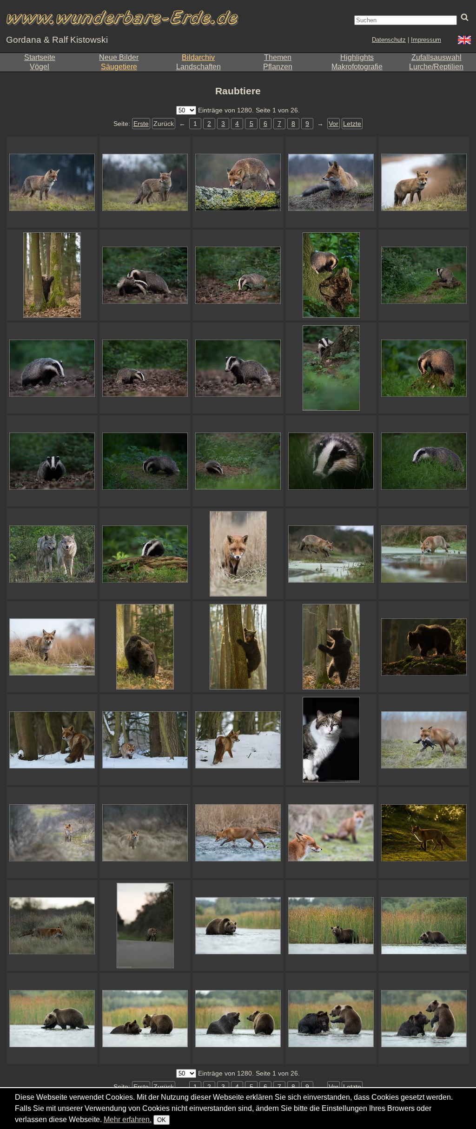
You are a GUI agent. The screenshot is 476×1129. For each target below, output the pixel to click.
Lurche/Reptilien (436, 67)
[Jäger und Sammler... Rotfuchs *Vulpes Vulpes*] (423, 739)
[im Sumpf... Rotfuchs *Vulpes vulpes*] (423, 553)
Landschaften (198, 67)
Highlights (357, 57)
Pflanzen (277, 67)
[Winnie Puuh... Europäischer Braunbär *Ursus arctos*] (331, 646)
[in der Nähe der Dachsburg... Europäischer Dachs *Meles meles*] (238, 460)
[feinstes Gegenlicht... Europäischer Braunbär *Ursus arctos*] (423, 646)
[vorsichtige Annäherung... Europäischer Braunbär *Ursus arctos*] (145, 1018)
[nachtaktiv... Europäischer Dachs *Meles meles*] (52, 368)
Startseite (39, 57)
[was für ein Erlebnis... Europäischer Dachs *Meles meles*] (331, 460)
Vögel (39, 67)
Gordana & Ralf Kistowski (57, 40)
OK (161, 1119)
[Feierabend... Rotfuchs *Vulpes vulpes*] (145, 925)
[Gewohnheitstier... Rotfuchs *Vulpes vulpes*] (52, 925)
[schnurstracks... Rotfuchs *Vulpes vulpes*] (238, 182)
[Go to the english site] (464, 41)
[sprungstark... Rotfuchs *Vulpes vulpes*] (331, 553)
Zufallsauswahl (436, 57)
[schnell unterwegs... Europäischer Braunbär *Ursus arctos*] (238, 925)
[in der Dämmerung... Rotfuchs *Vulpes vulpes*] (52, 182)
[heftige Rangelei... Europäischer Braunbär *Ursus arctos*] (423, 1018)
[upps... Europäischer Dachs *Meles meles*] (52, 460)
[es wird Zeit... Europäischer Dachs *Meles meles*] (238, 275)
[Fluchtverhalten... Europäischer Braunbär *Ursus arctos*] (52, 275)
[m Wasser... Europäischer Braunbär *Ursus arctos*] (331, 1018)
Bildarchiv (198, 57)
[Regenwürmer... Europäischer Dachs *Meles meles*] (145, 460)
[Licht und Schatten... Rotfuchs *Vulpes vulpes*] (423, 832)
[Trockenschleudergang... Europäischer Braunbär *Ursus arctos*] (238, 1018)
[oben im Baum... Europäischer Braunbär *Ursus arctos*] (238, 646)
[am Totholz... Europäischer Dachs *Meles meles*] (145, 553)
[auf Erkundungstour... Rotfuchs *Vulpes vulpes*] (423, 182)
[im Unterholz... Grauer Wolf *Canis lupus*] (52, 553)
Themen (277, 57)
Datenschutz (389, 39)
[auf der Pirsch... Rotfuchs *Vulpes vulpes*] (145, 739)
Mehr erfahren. (128, 1119)
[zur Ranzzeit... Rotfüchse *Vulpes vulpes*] (331, 832)
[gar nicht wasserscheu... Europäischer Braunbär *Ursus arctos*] (52, 1018)
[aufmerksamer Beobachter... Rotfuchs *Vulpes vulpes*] (331, 182)
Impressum (426, 39)
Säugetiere (119, 67)
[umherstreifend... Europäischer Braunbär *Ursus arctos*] (145, 646)
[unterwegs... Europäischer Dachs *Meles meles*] (423, 460)
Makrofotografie (357, 67)
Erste (141, 123)
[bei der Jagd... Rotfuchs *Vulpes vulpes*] (238, 739)
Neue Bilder (119, 57)
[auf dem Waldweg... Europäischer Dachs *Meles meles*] (145, 368)
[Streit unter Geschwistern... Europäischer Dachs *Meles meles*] (145, 275)
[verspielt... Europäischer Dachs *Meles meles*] (331, 275)
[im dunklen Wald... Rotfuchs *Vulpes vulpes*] (52, 739)
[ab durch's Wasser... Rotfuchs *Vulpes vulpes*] (238, 832)
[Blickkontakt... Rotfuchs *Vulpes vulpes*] (238, 553)
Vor (333, 123)
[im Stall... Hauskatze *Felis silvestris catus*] (331, 739)
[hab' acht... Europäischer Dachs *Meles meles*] (238, 368)
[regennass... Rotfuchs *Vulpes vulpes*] (145, 182)
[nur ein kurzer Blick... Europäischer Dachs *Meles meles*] (423, 275)
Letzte (352, 123)
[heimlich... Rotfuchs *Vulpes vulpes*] (145, 832)
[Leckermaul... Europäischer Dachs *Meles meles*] (423, 368)
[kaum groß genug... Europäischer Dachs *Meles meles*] (331, 368)
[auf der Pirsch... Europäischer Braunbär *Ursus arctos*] (423, 925)
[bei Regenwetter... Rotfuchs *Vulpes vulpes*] (52, 646)
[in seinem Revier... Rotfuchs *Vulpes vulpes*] (52, 832)
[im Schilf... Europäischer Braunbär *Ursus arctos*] (331, 925)
